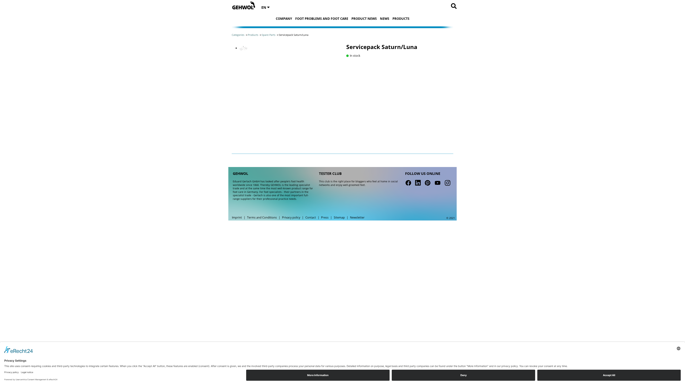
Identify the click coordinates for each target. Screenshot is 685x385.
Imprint (237, 217)
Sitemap (339, 217)
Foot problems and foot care (321, 18)
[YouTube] (437, 183)
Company (284, 18)
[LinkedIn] (418, 183)
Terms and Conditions (262, 217)
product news (364, 18)
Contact (310, 217)
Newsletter (357, 217)
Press (325, 217)
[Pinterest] (427, 183)
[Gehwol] (242, 5)
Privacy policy (291, 217)
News (384, 18)
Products (400, 18)
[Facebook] (408, 183)
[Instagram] (447, 183)
